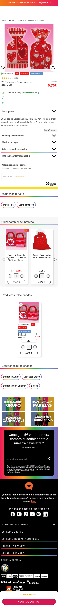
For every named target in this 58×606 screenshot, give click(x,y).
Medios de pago (10, 142)
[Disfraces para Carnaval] (13, 425)
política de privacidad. (14, 472)
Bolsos (34, 385)
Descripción (8, 111)
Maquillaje (8, 204)
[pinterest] (39, 514)
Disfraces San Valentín (14, 385)
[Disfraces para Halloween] (42, 425)
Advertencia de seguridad (14, 149)
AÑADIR (16, 282)
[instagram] (19, 514)
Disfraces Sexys (32, 376)
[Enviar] (49, 459)
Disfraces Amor (11, 376)
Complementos (26, 204)
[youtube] (32, 514)
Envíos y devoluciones (13, 135)
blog (33, 501)
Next (54, 257)
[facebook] (13, 514)
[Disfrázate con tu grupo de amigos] (13, 410)
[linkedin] (45, 514)
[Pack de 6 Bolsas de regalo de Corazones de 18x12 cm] (20, 305)
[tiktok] (26, 514)
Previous (2, 257)
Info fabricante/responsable (16, 155)
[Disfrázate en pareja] (42, 410)
